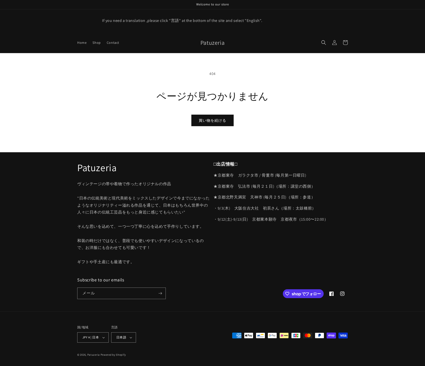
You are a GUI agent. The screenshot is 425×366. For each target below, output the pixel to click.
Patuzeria (93, 354)
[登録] (160, 293)
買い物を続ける (212, 120)
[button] (323, 42)
